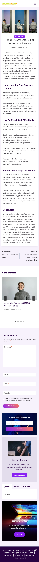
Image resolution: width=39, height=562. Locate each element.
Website (7, 393)
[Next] (33, 298)
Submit (19, 429)
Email (6, 384)
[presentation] (19, 288)
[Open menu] (35, 4)
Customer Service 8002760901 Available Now (30, 256)
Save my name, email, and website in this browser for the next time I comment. (18, 399)
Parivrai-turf (19, 36)
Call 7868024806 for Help (10, 255)
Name (6, 375)
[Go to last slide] (5, 298)
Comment (8, 347)
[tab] (15, 321)
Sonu (14, 48)
